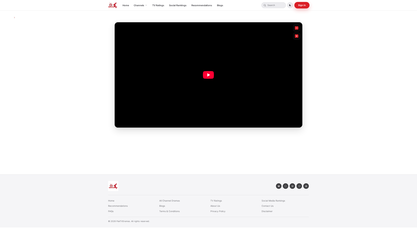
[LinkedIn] (306, 186)
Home (125, 5)
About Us (215, 206)
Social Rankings (178, 5)
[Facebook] (292, 186)
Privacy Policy (217, 211)
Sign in (302, 5)
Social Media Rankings (273, 200)
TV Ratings (158, 5)
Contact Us (267, 206)
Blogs (220, 5)
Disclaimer (267, 211)
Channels (139, 5)
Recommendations (201, 5)
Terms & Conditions (169, 211)
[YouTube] (278, 186)
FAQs (111, 211)
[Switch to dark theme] (290, 5)
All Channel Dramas (169, 200)
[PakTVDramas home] (113, 5)
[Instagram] (299, 186)
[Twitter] (285, 186)
